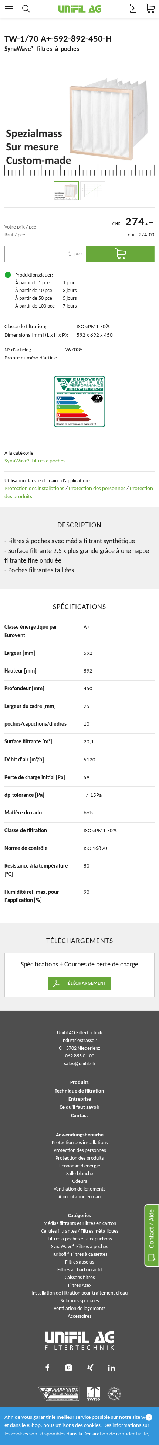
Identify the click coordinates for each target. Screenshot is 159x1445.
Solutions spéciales (80, 1301)
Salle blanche (79, 1174)
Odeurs (79, 1181)
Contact (79, 1116)
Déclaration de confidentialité (115, 1434)
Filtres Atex (79, 1285)
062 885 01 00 (79, 1056)
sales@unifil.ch (79, 1064)
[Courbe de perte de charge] (92, 190)
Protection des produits (79, 1158)
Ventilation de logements (79, 1189)
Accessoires (79, 1316)
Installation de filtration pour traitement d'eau (79, 1293)
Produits (79, 1083)
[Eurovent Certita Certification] (79, 401)
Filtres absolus (79, 1262)
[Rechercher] (26, 8)
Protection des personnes (97, 488)
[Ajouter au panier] (120, 254)
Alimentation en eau (79, 1197)
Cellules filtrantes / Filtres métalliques (79, 1231)
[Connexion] (132, 9)
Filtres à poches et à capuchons (80, 1239)
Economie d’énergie (79, 1166)
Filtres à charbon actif (79, 1270)
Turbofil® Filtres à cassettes (79, 1254)
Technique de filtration (79, 1091)
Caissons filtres (80, 1278)
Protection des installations (34, 488)
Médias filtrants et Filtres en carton (79, 1223)
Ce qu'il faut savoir (79, 1107)
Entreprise (79, 1099)
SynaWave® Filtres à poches (34, 461)
